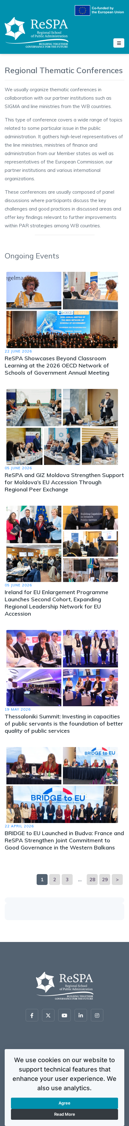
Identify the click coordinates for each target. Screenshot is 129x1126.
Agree (64, 1102)
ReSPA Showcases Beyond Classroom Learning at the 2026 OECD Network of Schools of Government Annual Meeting (57, 365)
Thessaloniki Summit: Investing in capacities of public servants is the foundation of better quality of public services (64, 723)
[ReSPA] (36, 31)
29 (105, 879)
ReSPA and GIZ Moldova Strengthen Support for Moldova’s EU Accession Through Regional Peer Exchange (64, 482)
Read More (64, 1114)
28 (92, 879)
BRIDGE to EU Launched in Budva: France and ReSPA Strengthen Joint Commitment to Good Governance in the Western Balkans (64, 840)
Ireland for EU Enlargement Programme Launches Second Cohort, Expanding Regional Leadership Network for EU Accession (56, 603)
